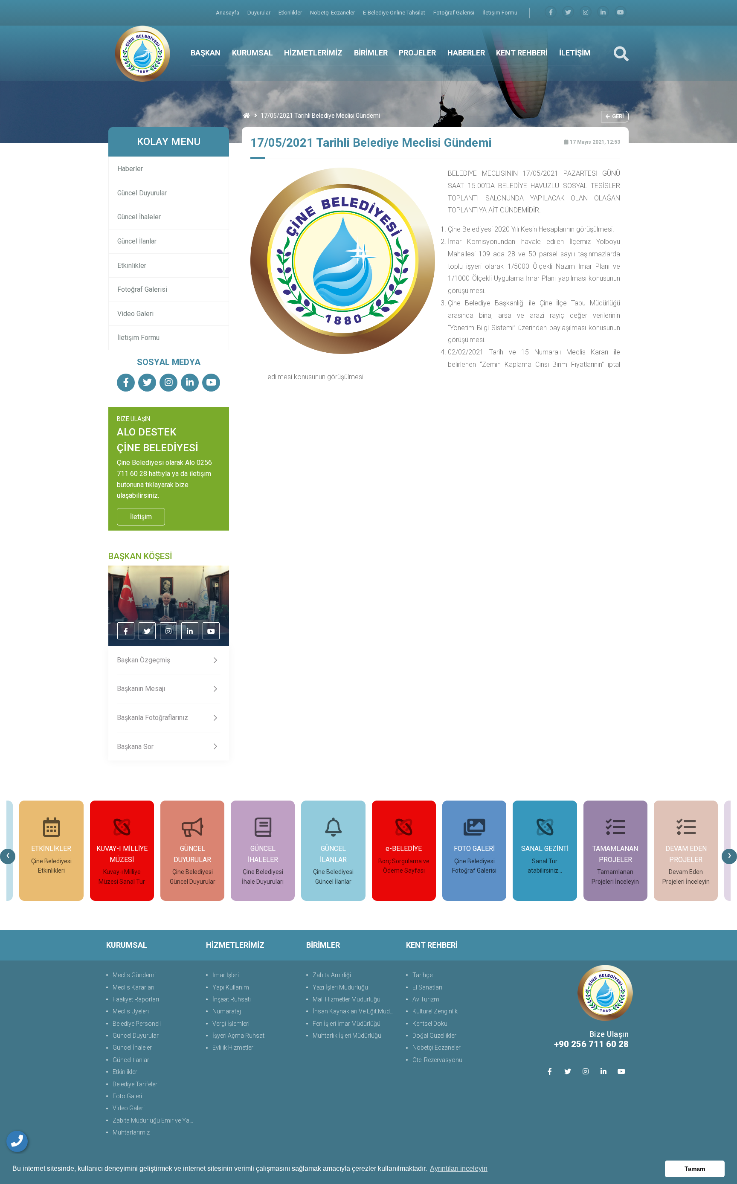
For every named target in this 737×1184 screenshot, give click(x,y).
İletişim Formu (499, 12)
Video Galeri (135, 314)
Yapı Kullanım (230, 987)
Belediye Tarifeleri (136, 1084)
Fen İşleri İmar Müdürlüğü (346, 1023)
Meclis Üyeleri (131, 1011)
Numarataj (226, 1011)
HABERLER (466, 52)
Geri (618, 116)
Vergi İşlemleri (231, 1023)
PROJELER (417, 52)
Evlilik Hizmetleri (233, 1047)
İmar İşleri (225, 975)
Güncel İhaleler (139, 217)
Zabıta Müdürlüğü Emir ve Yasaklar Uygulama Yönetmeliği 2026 (155, 1120)
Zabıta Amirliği (332, 975)
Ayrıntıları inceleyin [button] (458, 1168)
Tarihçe (422, 975)
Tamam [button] (695, 1168)
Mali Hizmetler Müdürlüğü (346, 999)
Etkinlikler (291, 12)
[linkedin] (603, 12)
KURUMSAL (252, 52)
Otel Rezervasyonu (437, 1059)
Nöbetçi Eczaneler (333, 12)
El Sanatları (427, 987)
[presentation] (7, 856)
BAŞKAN (206, 52)
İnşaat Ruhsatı (231, 999)
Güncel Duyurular (142, 193)
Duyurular (259, 12)
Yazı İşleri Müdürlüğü (340, 987)
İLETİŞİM (575, 52)
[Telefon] (17, 1141)
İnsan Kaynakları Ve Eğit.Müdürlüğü (355, 1011)
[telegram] (568, 12)
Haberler (130, 169)
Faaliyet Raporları (136, 999)
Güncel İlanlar (137, 241)
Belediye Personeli (137, 1023)
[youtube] (621, 12)
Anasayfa (228, 12)
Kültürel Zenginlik (435, 1011)
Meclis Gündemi (134, 975)
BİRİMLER (371, 52)
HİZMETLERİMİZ (313, 52)
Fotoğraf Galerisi (454, 12)
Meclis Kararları (133, 987)
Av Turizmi (426, 999)
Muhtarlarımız (131, 1132)
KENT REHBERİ (522, 52)
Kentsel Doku (429, 1023)
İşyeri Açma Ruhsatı (239, 1035)
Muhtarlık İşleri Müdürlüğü (347, 1035)
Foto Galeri (127, 1096)
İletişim (141, 517)
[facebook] (551, 12)
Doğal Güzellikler (434, 1035)
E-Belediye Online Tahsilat (395, 12)
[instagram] (586, 12)
